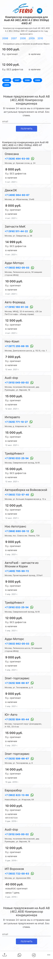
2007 (14, 38)
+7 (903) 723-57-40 (17, 494)
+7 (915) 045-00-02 (17, 382)
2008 (23, 38)
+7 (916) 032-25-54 (17, 458)
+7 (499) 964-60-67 (17, 195)
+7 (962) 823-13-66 (17, 795)
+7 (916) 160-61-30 (17, 306)
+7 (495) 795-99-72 (17, 571)
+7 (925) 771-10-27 (16, 421)
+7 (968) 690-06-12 (17, 531)
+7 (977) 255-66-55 (17, 346)
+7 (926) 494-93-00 (17, 158)
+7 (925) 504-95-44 (17, 719)
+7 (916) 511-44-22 (16, 231)
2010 (40, 38)
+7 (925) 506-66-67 (17, 683)
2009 (32, 38)
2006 (5, 38)
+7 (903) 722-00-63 (17, 873)
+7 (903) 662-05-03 (17, 267)
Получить (26, 128)
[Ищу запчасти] (40, 10)
